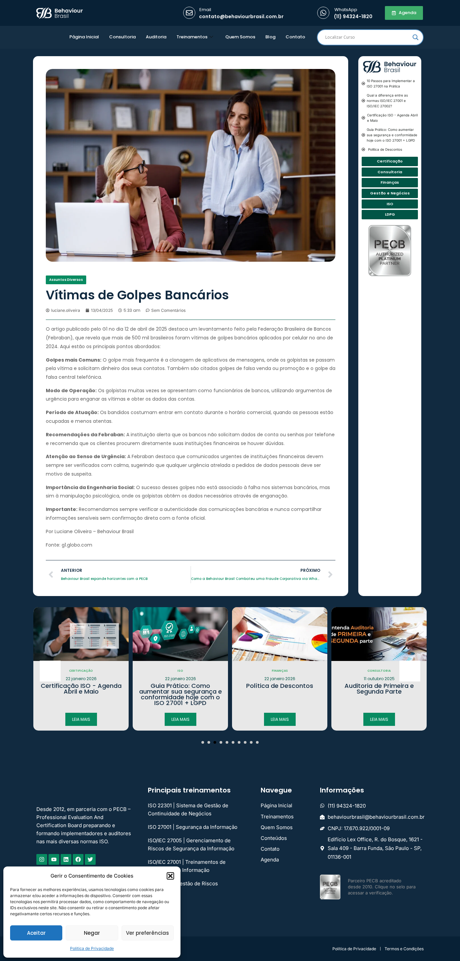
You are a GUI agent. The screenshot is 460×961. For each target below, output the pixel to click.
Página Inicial (84, 37)
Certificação (81, 671)
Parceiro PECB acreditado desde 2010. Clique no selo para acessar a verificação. (382, 886)
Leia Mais (81, 719)
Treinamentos (191, 37)
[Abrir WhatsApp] (443, 944)
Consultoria (122, 37)
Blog (270, 37)
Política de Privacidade (92, 948)
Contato (295, 37)
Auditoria (156, 37)
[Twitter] (90, 859)
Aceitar (36, 932)
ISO (180, 671)
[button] (170, 876)
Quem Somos (240, 37)
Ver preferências (147, 932)
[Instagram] (41, 859)
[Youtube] (53, 859)
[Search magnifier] (415, 37)
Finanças (280, 671)
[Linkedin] (66, 859)
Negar (92, 932)
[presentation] (50, 671)
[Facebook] (78, 859)
